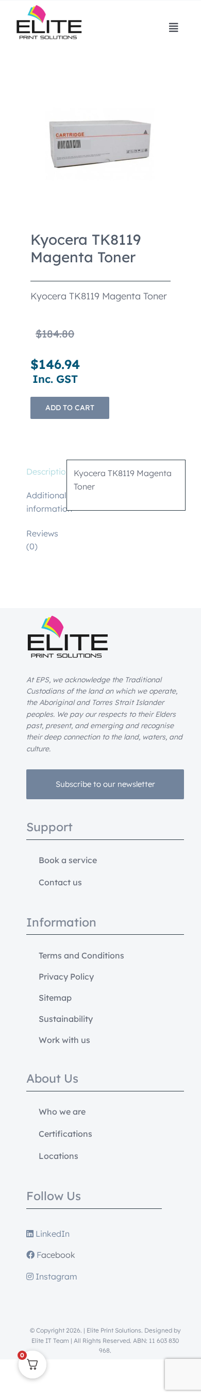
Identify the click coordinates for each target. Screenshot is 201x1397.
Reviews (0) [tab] (42, 540)
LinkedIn (52, 1233)
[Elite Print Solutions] (48, 9)
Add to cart (69, 407)
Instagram (55, 1276)
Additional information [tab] (43, 502)
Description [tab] (43, 471)
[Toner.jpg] (100, 144)
